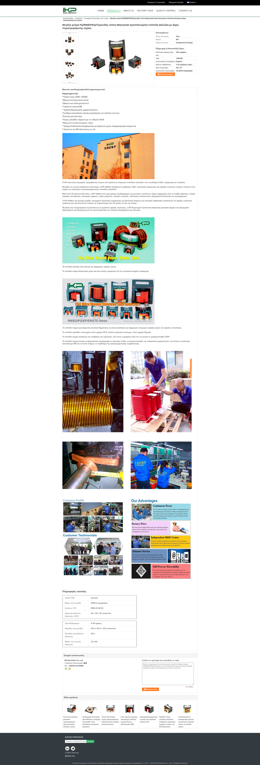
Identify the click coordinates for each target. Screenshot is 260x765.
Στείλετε (90, 741)
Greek (192, 2)
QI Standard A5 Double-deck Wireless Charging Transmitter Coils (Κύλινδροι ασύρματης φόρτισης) (91, 722)
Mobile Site (71, 756)
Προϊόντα (78, 18)
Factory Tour (145, 11)
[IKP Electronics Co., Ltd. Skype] (65, 668)
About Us (128, 11)
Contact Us (185, 11)
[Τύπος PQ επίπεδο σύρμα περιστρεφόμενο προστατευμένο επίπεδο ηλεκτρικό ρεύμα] (110, 709)
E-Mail (67, 753)
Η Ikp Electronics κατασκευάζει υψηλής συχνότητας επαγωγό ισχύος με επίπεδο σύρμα (186, 722)
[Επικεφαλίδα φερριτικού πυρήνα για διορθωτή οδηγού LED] (148, 709)
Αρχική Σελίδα (68, 18)
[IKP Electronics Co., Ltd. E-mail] (69, 668)
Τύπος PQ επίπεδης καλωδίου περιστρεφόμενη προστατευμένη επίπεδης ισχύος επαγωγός (70, 723)
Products (113, 11)
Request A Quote (176, 2)
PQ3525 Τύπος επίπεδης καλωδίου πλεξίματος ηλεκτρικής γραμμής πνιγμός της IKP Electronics (167, 722)
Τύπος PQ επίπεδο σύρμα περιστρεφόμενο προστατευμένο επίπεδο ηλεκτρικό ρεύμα (110, 720)
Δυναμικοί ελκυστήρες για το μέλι (96, 18)
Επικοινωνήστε (166, 74)
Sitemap (75, 753)
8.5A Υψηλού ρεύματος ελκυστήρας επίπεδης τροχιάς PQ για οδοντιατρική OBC (129, 720)
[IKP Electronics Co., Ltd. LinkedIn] (67, 748)
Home (101, 11)
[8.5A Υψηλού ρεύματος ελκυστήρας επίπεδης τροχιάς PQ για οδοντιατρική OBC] (129, 709)
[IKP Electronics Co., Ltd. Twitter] (73, 748)
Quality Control (166, 11)
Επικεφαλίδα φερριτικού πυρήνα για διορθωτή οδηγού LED (148, 719)
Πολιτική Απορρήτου (79, 763)
